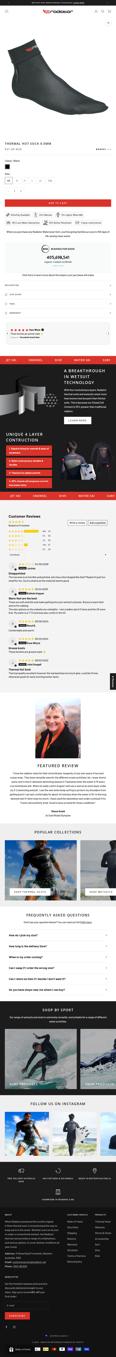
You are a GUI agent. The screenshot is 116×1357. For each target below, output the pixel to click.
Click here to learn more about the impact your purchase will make (58, 274)
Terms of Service (76, 1255)
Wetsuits (100, 1227)
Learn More (77, 420)
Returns (71, 1238)
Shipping (72, 1232)
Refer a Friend (74, 1221)
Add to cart (58, 202)
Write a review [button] (77, 522)
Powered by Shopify (73, 1342)
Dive (97, 1250)
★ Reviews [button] (113, 681)
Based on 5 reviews (19, 525)
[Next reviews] (109, 333)
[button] (58, 333)
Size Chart (72, 1227)
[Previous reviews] (7, 333)
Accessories (102, 1238)
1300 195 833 (20, 1266)
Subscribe (17, 1315)
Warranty (72, 1244)
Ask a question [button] (98, 522)
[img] (26, 564)
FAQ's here (86, 922)
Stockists (72, 1250)
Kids (97, 1255)
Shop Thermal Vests (30, 891)
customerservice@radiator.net (29, 1261)
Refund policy (74, 1261)
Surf (97, 1244)
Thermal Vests (103, 1221)
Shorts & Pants (103, 1232)
